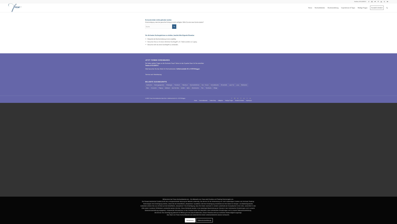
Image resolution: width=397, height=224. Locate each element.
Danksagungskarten (159, 85)
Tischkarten (209, 88)
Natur (147, 88)
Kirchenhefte (224, 85)
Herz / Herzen (205, 85)
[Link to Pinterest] (378, 1)
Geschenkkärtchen (195, 85)
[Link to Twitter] (375, 1)
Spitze (188, 88)
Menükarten (244, 85)
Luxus (237, 85)
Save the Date (175, 88)
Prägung (161, 88)
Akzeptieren (190, 220)
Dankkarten (149, 85)
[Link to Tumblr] (384, 1)
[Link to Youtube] (381, 1)
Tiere (202, 88)
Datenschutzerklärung (204, 220)
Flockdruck (177, 85)
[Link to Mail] (387, 1)
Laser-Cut (231, 85)
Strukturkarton (195, 88)
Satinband (167, 88)
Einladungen (169, 85)
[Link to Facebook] (368, 1)
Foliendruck (185, 85)
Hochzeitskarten (215, 85)
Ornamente (154, 88)
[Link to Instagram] (371, 1)
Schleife (183, 88)
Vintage (215, 88)
